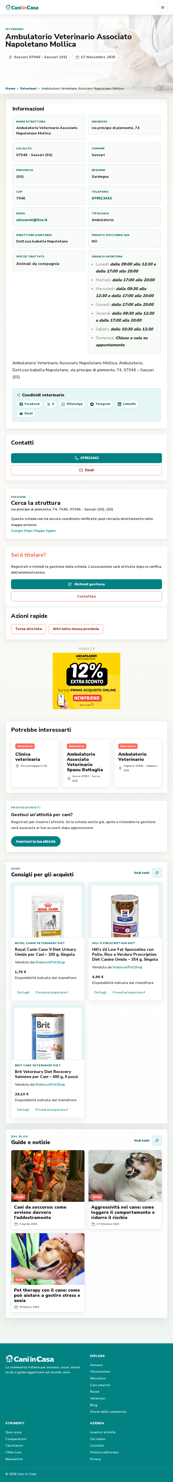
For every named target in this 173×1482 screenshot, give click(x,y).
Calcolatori (14, 1445)
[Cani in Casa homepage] (81, 7)
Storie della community (108, 1412)
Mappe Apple (45, 530)
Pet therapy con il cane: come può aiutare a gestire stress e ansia (47, 1295)
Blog (93, 1405)
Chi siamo (97, 1439)
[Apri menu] (163, 7)
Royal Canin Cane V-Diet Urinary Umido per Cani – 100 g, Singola (45, 952)
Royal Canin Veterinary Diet (40, 943)
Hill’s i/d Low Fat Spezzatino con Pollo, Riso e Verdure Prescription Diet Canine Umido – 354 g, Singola (125, 954)
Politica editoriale (104, 1452)
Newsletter (14, 1459)
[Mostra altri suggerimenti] (157, 873)
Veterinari (28, 88)
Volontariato (100, 1371)
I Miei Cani (13, 1452)
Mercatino (98, 1378)
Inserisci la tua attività (35, 841)
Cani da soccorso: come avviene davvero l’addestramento (40, 1212)
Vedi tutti (141, 873)
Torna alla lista (28, 629)
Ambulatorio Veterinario (132, 756)
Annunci (96, 1365)
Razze (94, 1392)
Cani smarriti (100, 1385)
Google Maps (22, 530)
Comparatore (15, 1439)
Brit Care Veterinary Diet (38, 1065)
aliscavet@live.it (32, 219)
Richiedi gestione (90, 584)
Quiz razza (13, 1432)
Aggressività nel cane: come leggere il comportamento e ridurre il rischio (123, 1212)
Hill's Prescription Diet (113, 943)
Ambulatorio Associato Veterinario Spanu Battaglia (85, 762)
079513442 (102, 198)
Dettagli (23, 992)
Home (10, 88)
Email (89, 470)
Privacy (95, 1459)
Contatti (97, 1445)
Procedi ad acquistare (52, 992)
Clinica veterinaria (27, 756)
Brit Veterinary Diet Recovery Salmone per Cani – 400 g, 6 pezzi (46, 1074)
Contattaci (86, 596)
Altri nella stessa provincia (76, 629)
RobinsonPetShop (50, 962)
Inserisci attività (102, 1432)
